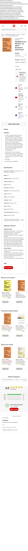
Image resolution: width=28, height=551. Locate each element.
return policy (10, 258)
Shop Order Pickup (5, 18)
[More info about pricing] (25, 54)
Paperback (23, 62)
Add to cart (18, 69)
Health (8, 8)
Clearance (8, 15)
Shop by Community (12, 13)
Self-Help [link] (17, 379)
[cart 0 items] (25, 25)
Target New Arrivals (4, 0)
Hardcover (17, 62)
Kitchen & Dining (17, 4)
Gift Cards (5, 13)
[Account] (21, 25)
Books (18, 34)
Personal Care (14, 7)
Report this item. (22, 220)
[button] (18, 51)
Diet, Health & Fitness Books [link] (7, 379)
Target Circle (15, 19)
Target (2, 34)
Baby (6, 7)
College (5, 2)
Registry (6, 19)
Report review (14, 429)
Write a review (14, 409)
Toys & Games (7, 10)
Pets (5, 8)
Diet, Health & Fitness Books (12, 35)
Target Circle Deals (16, 16)
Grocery (5, 5)
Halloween (9, 2)
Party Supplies (18, 11)
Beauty (9, 7)
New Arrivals (14, 15)
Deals (5, 15)
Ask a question (8, 267)
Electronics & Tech (15, 10)
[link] (18, 51)
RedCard (10, 19)
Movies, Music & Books (9, 11)
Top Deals (9, 16)
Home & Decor (9, 4)
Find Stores (21, 19)
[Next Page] (25, 62)
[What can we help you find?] (14, 29)
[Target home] (14, 26)
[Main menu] (2, 25)
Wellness (12, 8)
